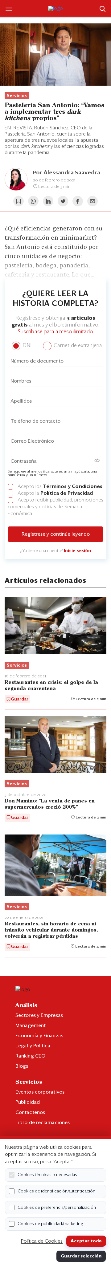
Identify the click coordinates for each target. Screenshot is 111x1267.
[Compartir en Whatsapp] (33, 201)
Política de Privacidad (66, 493)
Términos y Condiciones (72, 486)
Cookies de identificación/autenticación (56, 1191)
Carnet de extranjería (77, 345)
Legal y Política (33, 1045)
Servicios (17, 96)
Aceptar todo (86, 1241)
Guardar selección (81, 1256)
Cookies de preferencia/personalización (57, 1207)
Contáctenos (30, 1112)
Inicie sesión (77, 551)
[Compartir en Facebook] (77, 201)
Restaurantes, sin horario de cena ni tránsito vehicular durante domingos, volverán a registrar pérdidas (51, 930)
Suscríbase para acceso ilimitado (55, 332)
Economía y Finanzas (39, 1035)
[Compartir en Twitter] (63, 201)
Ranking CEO (30, 1056)
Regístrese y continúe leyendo (56, 534)
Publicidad (27, 1102)
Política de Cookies (42, 1241)
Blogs (21, 1066)
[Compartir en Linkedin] (48, 201)
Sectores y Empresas (39, 1015)
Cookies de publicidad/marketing (50, 1224)
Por (66, 173)
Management (30, 1025)
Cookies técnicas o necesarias (47, 1175)
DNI (26, 345)
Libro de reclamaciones (42, 1122)
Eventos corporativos (39, 1092)
